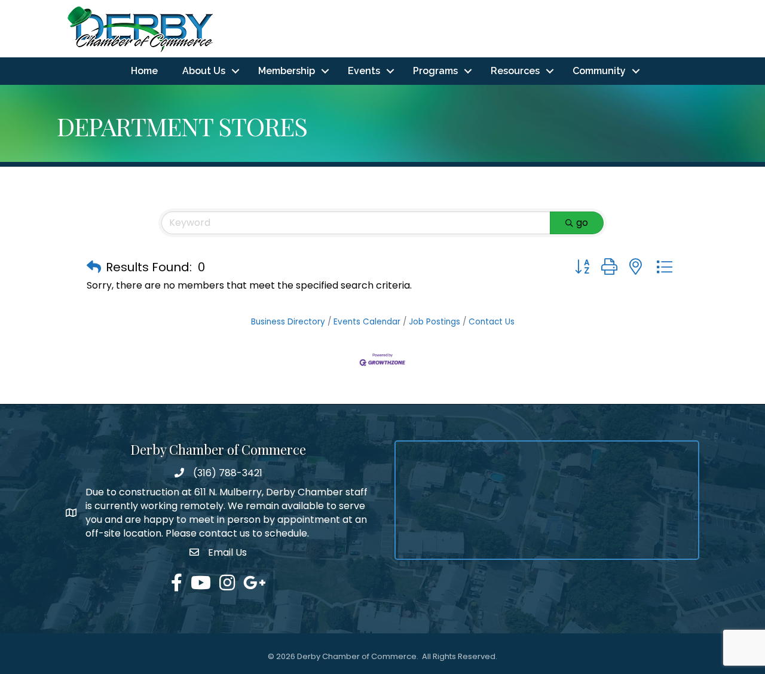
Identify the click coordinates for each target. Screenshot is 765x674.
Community (599, 70)
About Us (203, 70)
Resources (515, 70)
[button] (94, 267)
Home (144, 70)
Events (364, 70)
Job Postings (434, 321)
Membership (286, 70)
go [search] (582, 222)
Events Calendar (366, 321)
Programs (435, 70)
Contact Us (492, 321)
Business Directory (288, 321)
